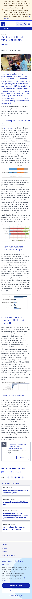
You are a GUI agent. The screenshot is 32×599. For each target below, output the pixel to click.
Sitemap (4, 548)
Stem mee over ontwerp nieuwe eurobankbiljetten (15, 492)
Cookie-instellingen (16, 595)
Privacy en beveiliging (9, 555)
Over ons (5, 544)
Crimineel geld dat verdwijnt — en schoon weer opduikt (15, 528)
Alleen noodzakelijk (16, 591)
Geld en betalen (15, 472)
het (8, 128)
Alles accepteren (16, 585)
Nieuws (4, 472)
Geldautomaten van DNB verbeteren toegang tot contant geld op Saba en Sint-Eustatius (15, 516)
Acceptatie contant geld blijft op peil (15, 503)
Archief (4, 552)
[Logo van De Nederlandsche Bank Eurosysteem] (3, 24)
